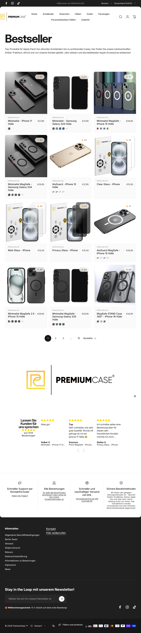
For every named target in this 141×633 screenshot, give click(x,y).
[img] (28, 430)
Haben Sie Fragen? (20, 496)
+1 (67, 128)
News (7, 569)
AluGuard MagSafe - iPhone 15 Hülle (108, 252)
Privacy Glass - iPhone (65, 250)
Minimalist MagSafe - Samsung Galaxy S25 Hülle (64, 316)
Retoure (9, 552)
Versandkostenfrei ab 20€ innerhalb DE (87, 500)
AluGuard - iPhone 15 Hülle (64, 186)
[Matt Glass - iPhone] (26, 222)
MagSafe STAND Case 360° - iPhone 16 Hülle (109, 315)
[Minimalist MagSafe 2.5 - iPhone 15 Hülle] (26, 285)
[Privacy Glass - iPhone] (70, 222)
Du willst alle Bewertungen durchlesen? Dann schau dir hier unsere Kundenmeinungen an (54, 495)
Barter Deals (11, 539)
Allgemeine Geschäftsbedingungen (22, 535)
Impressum (10, 565)
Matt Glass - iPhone (19, 250)
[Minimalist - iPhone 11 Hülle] (26, 93)
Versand (9, 543)
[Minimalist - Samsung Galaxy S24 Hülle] (70, 93)
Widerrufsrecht (12, 548)
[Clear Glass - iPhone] (115, 156)
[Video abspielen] (70, 379)
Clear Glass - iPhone (108, 184)
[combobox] (106, 3)
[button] (79, 450)
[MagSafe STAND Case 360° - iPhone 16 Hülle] (115, 285)
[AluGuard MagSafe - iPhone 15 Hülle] (115, 222)
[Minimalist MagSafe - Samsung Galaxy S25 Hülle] (70, 285)
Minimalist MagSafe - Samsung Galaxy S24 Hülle (20, 187)
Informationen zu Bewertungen (20, 560)
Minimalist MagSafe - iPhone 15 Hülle (109, 122)
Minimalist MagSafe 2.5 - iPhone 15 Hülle (22, 315)
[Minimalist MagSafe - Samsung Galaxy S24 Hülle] (26, 156)
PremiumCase (13, 117)
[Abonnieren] (61, 599)
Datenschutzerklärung (16, 556)
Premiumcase (102, 181)
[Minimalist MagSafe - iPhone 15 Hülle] (115, 93)
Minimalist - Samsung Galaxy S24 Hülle (64, 122)
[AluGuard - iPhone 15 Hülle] (70, 156)
